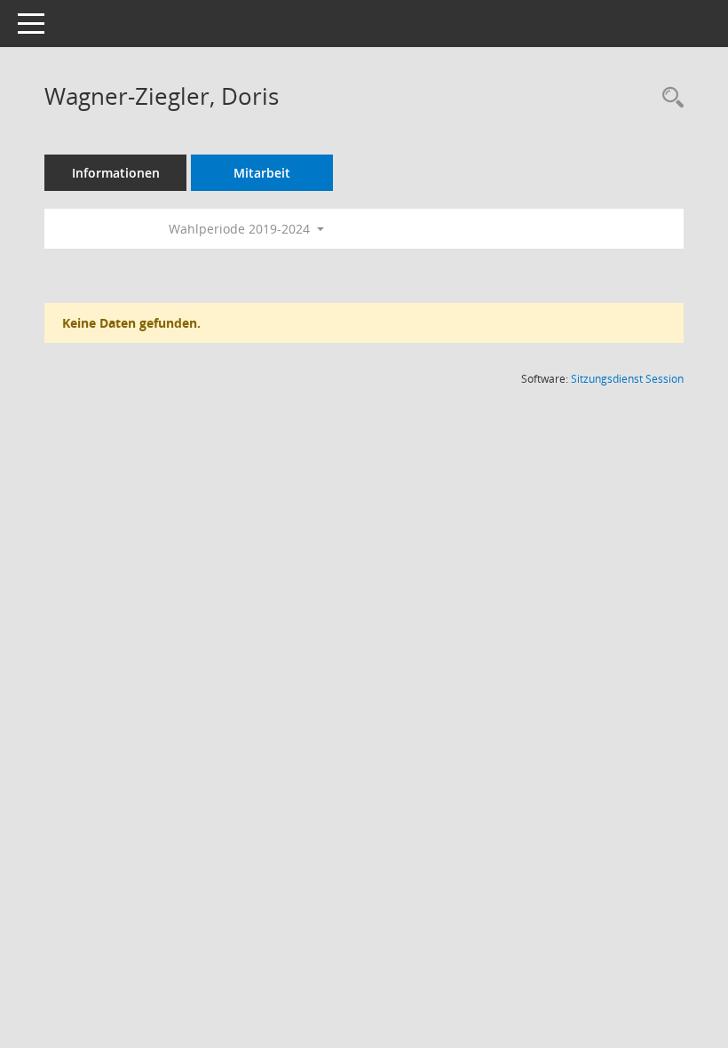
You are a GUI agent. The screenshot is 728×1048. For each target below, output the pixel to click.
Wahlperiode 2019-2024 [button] (241, 228)
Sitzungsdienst (627, 378)
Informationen (116, 172)
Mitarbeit (261, 172)
